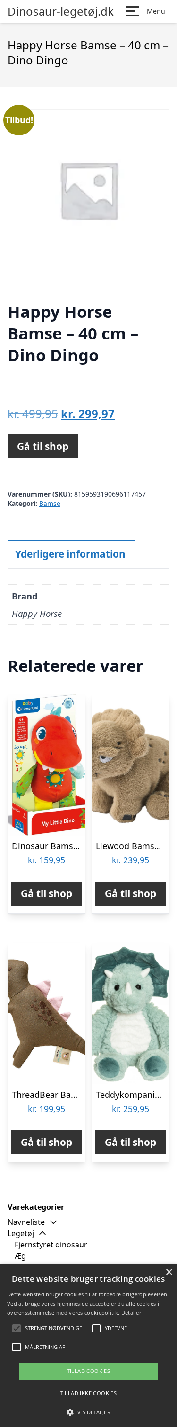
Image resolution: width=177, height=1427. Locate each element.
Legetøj (21, 1233)
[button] (88, 1412)
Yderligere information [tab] (70, 553)
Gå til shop (42, 446)
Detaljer (131, 1312)
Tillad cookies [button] (88, 1370)
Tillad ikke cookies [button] (88, 1392)
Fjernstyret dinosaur (51, 1244)
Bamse (49, 503)
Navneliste (26, 1222)
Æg (20, 1256)
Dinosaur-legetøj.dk (61, 11)
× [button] (168, 1272)
